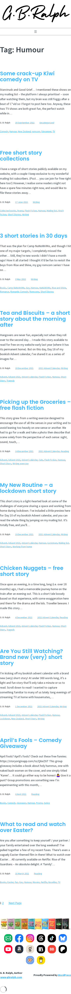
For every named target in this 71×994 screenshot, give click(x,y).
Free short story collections (21, 156)
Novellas (52, 882)
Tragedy (11, 380)
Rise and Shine (59, 287)
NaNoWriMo (45, 287)
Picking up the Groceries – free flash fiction (35, 405)
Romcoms (34, 291)
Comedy (4, 131)
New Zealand (24, 131)
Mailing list (52, 210)
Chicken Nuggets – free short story (31, 571)
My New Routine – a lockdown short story (28, 488)
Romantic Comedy (19, 291)
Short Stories (14, 214)
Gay (28, 287)
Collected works (8, 210)
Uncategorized (46, 122)
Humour (13, 131)
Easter (10, 882)
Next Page (15, 903)
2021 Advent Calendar (49, 368)
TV (54, 131)
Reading (65, 451)
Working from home (22, 546)
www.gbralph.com (11, 977)
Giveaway (21, 802)
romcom (36, 131)
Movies (36, 882)
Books (3, 287)
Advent (3, 376)
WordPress (64, 975)
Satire (47, 802)
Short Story (5, 463)
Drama (20, 210)
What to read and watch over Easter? (33, 827)
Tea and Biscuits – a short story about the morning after (35, 319)
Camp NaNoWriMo (16, 287)
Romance (4, 291)
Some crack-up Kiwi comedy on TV (27, 76)
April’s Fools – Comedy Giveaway (31, 743)
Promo (39, 802)
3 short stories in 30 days (33, 236)
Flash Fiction (31, 210)
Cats (41, 459)
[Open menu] (35, 32)
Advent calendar (30, 376)
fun (16, 882)
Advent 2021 (14, 376)
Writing (36, 202)
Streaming (46, 131)
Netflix (44, 882)
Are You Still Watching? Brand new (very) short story (31, 657)
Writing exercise (21, 463)
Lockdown (52, 542)
